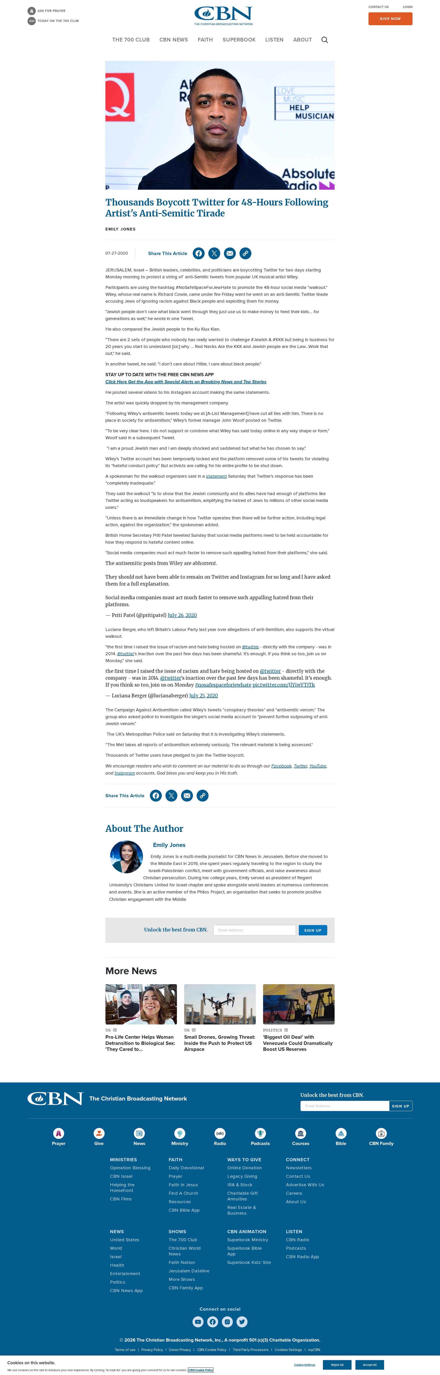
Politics (117, 1282)
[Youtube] (198, 1321)
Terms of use (125, 1350)
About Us (296, 1202)
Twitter (300, 765)
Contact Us (378, 7)
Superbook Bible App (244, 1251)
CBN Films (121, 1199)
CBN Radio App (302, 1257)
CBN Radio (298, 1240)
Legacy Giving (242, 1176)
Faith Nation (182, 1262)
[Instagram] (227, 1321)
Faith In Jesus (183, 1185)
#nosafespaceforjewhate (223, 685)
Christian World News (185, 1251)
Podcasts (296, 1248)
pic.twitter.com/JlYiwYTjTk (284, 685)
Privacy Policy (152, 1350)
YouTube (317, 765)
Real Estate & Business (241, 1210)
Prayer (175, 1176)
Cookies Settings (288, 1350)
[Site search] (325, 42)
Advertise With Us (305, 1185)
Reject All (337, 1365)
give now (390, 18)
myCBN (314, 1350)
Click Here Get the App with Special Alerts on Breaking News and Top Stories (186, 381)
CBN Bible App (184, 1210)
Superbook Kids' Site (249, 1262)
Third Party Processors (251, 1350)
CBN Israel (121, 1176)
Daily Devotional (186, 1168)
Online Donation (244, 1168)
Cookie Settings (304, 1365)
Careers (294, 1193)
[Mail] (230, 253)
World (116, 1248)
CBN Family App (186, 1288)
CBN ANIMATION (247, 1231)
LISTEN (274, 40)
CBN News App (126, 1290)
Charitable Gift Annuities (242, 1196)
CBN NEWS (174, 40)
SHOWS (177, 1231)
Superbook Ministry (247, 1240)
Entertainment (125, 1273)
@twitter (250, 647)
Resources (180, 1202)
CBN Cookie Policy (211, 1350)
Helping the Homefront (122, 1187)
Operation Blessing (130, 1168)
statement (216, 476)
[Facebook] (199, 253)
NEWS (117, 1231)
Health (117, 1265)
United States (125, 1240)
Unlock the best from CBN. (176, 930)
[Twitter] (214, 253)
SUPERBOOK (239, 40)
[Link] (245, 253)
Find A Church (183, 1193)
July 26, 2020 (182, 615)
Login (407, 7)
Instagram (125, 773)
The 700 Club (131, 40)
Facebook (281, 765)
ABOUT (302, 40)
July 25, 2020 (203, 695)
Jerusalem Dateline (189, 1271)
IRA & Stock (240, 1185)
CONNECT (298, 1159)
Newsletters (299, 1168)
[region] (220, 1365)
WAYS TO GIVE (244, 1159)
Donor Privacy (180, 1350)
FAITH (205, 40)
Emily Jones (120, 229)
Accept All (370, 1365)
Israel (115, 1257)
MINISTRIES (123, 1159)
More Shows (182, 1279)
